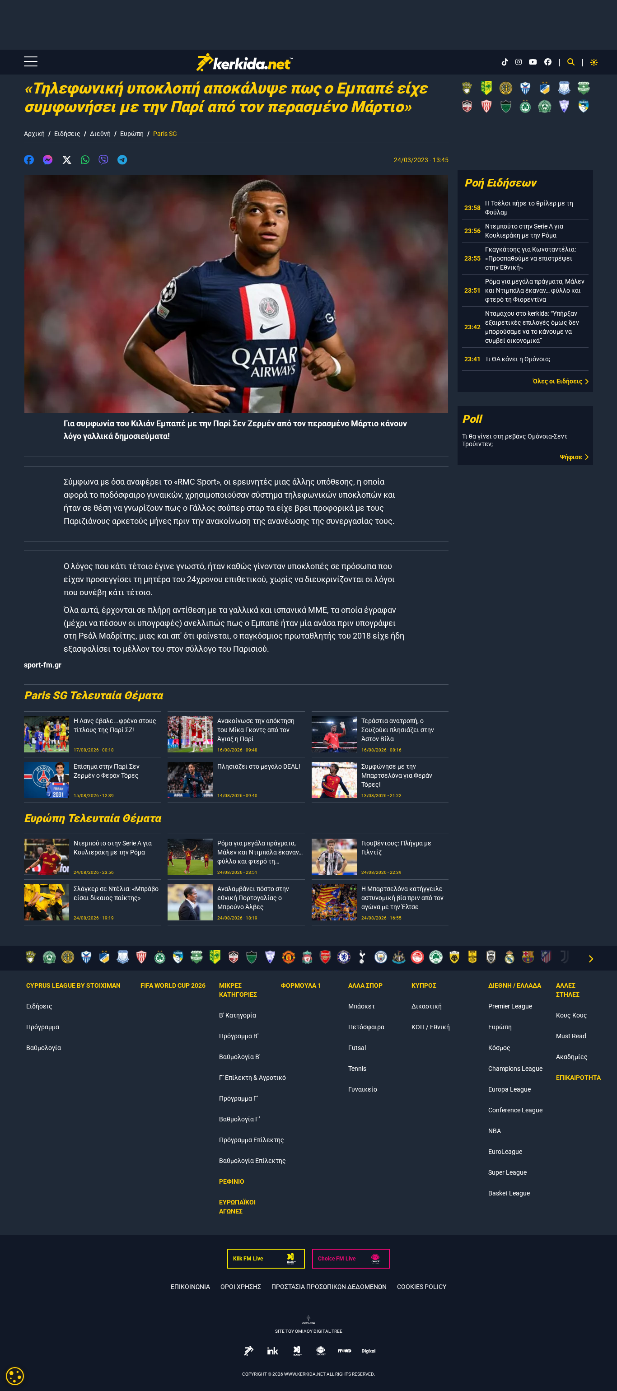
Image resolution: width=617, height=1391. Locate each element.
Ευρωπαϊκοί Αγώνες (237, 1207)
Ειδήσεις (67, 133)
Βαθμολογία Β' (239, 1056)
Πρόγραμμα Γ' (238, 1098)
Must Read (571, 1036)
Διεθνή (100, 133)
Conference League (515, 1110)
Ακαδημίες (572, 1056)
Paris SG (165, 133)
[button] (29, 161)
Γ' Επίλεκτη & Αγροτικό (252, 1077)
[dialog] (15, 1376)
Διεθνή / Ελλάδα (514, 985)
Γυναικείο (362, 1089)
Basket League (509, 1193)
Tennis (357, 1068)
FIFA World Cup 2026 (173, 985)
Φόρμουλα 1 (301, 985)
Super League (507, 1172)
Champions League (515, 1068)
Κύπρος (423, 985)
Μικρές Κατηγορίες (238, 990)
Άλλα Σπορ (365, 985)
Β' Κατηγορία (237, 1015)
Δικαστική (426, 1006)
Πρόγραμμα (42, 1027)
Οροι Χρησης (240, 1286)
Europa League (509, 1089)
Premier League (510, 1006)
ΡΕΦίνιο (231, 1181)
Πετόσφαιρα (366, 1027)
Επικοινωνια (190, 1286)
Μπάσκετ (361, 1006)
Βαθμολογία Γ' (239, 1119)
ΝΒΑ (494, 1130)
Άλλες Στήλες (568, 990)
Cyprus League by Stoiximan (73, 985)
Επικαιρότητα (578, 1077)
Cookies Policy (421, 1286)
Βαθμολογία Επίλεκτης (252, 1160)
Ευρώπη (132, 133)
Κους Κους (571, 1015)
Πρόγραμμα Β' (238, 1036)
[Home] (244, 62)
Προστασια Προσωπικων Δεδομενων (329, 1286)
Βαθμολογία (43, 1047)
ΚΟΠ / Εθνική (430, 1027)
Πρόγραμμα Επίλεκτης (251, 1140)
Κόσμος (499, 1047)
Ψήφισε (571, 457)
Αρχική (34, 133)
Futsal (357, 1047)
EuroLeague (505, 1151)
